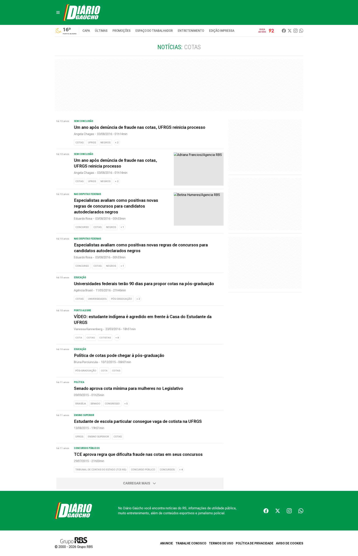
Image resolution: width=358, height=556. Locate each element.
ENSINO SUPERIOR (98, 436)
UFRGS (92, 142)
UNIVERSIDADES (97, 298)
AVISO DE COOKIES (289, 543)
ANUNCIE (166, 543)
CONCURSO (82, 227)
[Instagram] (295, 31)
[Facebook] (284, 31)
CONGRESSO (112, 403)
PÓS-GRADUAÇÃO (121, 298)
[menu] (58, 12)
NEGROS (105, 142)
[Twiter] (290, 31)
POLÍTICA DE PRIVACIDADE (254, 543)
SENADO (95, 403)
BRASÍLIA (80, 403)
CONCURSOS (167, 469)
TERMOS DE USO (221, 543)
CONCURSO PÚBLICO (143, 469)
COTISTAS (105, 337)
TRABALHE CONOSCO (190, 543)
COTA (78, 337)
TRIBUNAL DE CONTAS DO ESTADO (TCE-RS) (100, 469)
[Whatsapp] (301, 31)
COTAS (79, 142)
